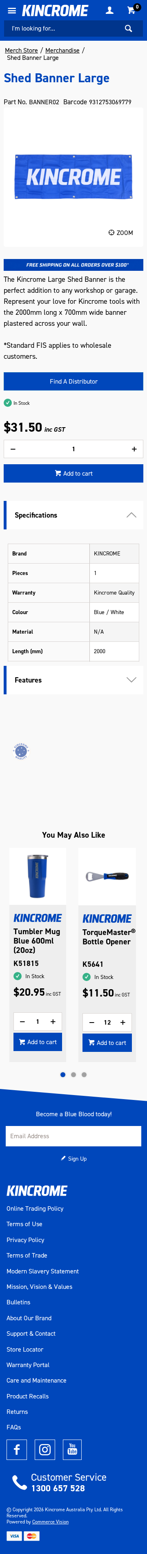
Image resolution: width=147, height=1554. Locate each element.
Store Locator (25, 1349)
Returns (17, 1412)
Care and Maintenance (37, 1380)
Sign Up (77, 1159)
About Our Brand (29, 1318)
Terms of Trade (27, 1255)
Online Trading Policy (35, 1208)
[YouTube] (72, 1450)
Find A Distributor (74, 381)
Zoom (125, 232)
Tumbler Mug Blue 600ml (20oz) (36, 941)
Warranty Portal (28, 1365)
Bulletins (18, 1302)
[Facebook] (17, 1450)
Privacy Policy (25, 1240)
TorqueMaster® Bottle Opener (107, 937)
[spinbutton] (73, 449)
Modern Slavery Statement (43, 1271)
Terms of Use (24, 1224)
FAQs (14, 1427)
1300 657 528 (58, 1488)
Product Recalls (28, 1396)
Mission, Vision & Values (39, 1287)
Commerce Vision (50, 1522)
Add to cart (78, 473)
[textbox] (61, 28)
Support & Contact (31, 1333)
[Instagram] (45, 1450)
